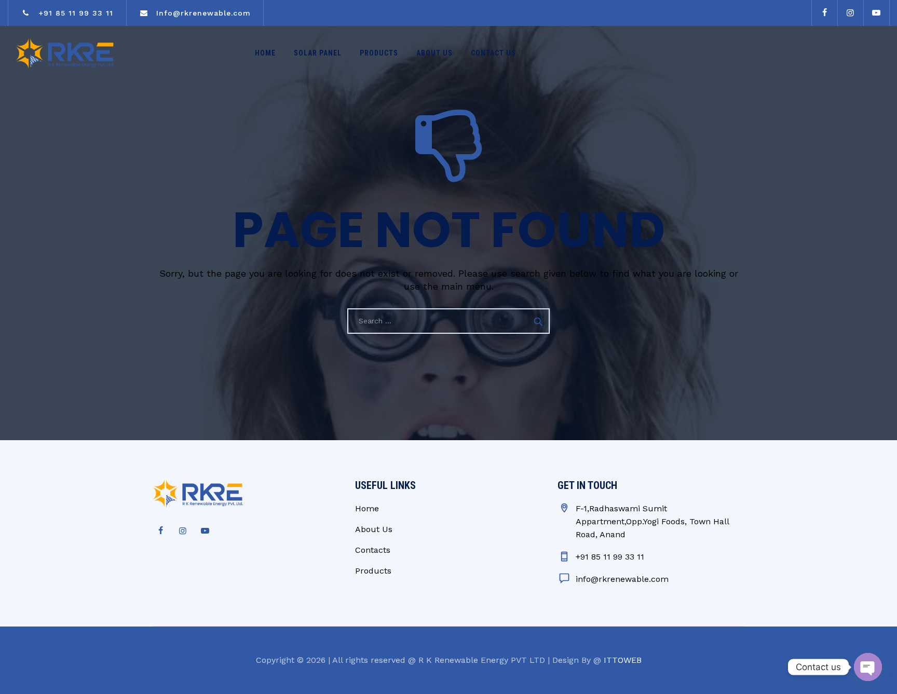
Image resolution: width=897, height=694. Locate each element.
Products (379, 53)
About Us (434, 53)
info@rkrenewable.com (622, 579)
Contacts (372, 550)
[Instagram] (850, 13)
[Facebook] (824, 13)
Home (265, 53)
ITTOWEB (623, 660)
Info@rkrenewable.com (202, 13)
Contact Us (493, 53)
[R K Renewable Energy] (65, 53)
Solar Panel (318, 53)
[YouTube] (876, 13)
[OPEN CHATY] (868, 667)
